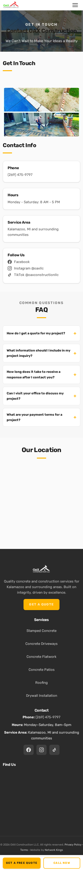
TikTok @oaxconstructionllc (36, 275)
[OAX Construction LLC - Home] (11, 5)
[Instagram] (41, 750)
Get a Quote (41, 604)
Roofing (41, 683)
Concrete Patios (42, 670)
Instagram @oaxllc (29, 268)
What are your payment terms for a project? (34, 417)
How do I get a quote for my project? (36, 333)
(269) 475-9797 (20, 175)
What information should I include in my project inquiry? (38, 353)
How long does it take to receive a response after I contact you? (33, 374)
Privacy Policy (73, 844)
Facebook (22, 262)
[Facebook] (29, 750)
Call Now (61, 863)
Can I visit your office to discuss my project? (35, 396)
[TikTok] (54, 750)
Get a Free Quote (21, 863)
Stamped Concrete (41, 631)
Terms (24, 850)
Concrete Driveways (41, 644)
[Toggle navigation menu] (75, 5)
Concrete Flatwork (41, 657)
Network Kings (54, 850)
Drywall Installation (41, 696)
